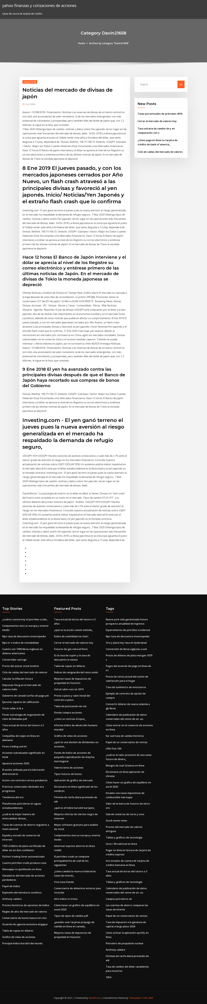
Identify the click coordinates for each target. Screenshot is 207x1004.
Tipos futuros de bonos (68, 774)
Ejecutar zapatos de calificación (20, 702)
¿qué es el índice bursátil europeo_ (74, 808)
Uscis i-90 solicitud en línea (121, 844)
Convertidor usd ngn (14, 659)
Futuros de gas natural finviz (71, 649)
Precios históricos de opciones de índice (25, 905)
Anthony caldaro (12, 899)
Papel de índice (11, 886)
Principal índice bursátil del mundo (22, 943)
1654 (108, 977)
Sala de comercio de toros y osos (125, 814)
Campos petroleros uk (119, 899)
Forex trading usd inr (14, 746)
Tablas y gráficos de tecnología (124, 837)
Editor (31, 104)
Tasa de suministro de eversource (126, 687)
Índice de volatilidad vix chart (71, 636)
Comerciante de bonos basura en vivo (24, 918)
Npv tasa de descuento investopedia (24, 636)
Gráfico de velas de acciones (18, 937)
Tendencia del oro (13, 797)
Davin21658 (29, 81)
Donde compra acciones (68, 712)
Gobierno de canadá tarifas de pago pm (25, 695)
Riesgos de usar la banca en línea (125, 765)
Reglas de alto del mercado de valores (24, 911)
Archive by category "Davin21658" (109, 43)
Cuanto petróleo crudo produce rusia (24, 863)
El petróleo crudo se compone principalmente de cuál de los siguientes (71, 861)
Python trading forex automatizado (23, 856)
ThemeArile (135, 997)
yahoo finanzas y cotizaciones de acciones (39, 5)
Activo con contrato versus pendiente (24, 780)
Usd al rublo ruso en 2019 (68, 689)
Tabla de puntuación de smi (70, 706)
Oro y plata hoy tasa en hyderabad (126, 642)
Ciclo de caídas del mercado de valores (160, 151)
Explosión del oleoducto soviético (22, 892)
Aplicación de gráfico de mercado (73, 780)
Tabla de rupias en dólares (17, 930)
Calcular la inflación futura (17, 678)
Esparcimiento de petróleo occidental (128, 630)
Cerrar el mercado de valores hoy (157, 121)
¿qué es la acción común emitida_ (73, 630)
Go (181, 84)
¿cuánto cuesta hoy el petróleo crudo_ (25, 619)
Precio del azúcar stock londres (20, 666)
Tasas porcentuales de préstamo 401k (160, 113)
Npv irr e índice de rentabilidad (20, 642)
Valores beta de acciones (68, 767)
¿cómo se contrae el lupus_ (70, 719)
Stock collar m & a (12, 708)
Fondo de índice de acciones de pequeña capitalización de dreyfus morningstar (74, 757)
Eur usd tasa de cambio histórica (125, 736)
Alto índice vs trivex (66, 899)
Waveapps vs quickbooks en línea (21, 869)
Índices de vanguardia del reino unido (76, 672)
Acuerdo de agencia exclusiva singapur (25, 924)
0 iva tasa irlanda (64, 882)
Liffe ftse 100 (113, 748)
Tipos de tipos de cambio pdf (71, 915)
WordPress (95, 997)
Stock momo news (116, 820)
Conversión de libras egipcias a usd (126, 649)
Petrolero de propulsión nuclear (125, 943)
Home (81, 43)
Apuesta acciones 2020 (15, 763)
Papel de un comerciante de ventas (126, 742)
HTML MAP (147, 997)
